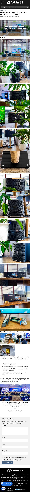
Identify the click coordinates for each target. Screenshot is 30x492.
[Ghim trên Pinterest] (19, 411)
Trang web (4, 450)
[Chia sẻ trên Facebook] (11, 411)
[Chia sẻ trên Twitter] (14, 411)
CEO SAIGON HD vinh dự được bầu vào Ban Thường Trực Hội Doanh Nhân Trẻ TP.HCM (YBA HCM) (15, 404)
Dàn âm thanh (3, 10)
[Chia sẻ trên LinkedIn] (21, 411)
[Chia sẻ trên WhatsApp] (9, 411)
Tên (3, 437)
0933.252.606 (8, 484)
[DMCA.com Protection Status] (20, 489)
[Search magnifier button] (28, 7)
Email (3, 444)
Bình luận (4, 425)
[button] (2, 2)
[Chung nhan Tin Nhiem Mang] (9, 489)
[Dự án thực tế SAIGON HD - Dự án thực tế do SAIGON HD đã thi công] (15, 2)
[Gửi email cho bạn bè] (16, 411)
